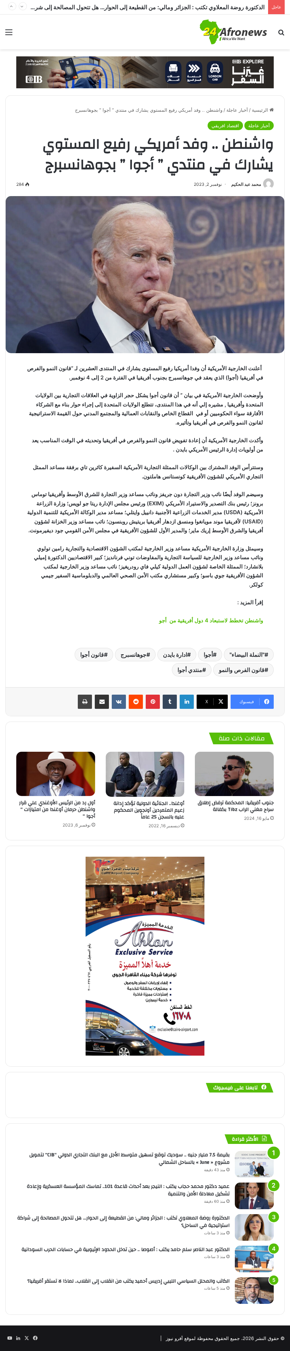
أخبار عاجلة (237, 110)
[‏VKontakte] (119, 702)
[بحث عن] (281, 35)
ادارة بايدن (175, 654)
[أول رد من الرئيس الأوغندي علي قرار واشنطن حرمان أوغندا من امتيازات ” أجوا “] (55, 774)
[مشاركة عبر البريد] (102, 702)
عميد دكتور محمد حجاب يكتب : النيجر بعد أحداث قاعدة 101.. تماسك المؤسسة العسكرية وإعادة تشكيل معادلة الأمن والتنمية (128, 1190)
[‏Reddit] (136, 702)
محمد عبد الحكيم (246, 184)
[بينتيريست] (153, 702)
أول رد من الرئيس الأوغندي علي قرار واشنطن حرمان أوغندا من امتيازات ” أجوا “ (57, 809)
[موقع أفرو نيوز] (233, 32)
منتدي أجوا (190, 669)
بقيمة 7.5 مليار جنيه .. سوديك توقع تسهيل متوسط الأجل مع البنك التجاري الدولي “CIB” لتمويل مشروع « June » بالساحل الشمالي (129, 1158)
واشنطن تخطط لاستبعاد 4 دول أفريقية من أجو (210, 620)
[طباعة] (85, 702)
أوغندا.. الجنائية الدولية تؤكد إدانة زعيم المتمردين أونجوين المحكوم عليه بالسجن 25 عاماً (149, 810)
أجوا (208, 654)
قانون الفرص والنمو (242, 669)
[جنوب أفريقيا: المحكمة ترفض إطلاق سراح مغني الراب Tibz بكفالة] (234, 774)
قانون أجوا (92, 654)
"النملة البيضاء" (247, 654)
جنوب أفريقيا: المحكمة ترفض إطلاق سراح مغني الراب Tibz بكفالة (236, 806)
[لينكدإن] (187, 702)
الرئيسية (260, 110)
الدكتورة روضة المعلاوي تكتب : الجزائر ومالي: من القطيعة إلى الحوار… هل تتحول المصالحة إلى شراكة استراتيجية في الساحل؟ (123, 1221)
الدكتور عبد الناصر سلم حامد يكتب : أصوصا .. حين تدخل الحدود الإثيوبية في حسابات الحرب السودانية (148, 7)
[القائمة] (8, 35)
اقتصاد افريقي (225, 125)
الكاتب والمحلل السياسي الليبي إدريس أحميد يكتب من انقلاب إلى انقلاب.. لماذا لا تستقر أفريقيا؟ (128, 1281)
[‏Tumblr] (170, 702)
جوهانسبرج (133, 654)
